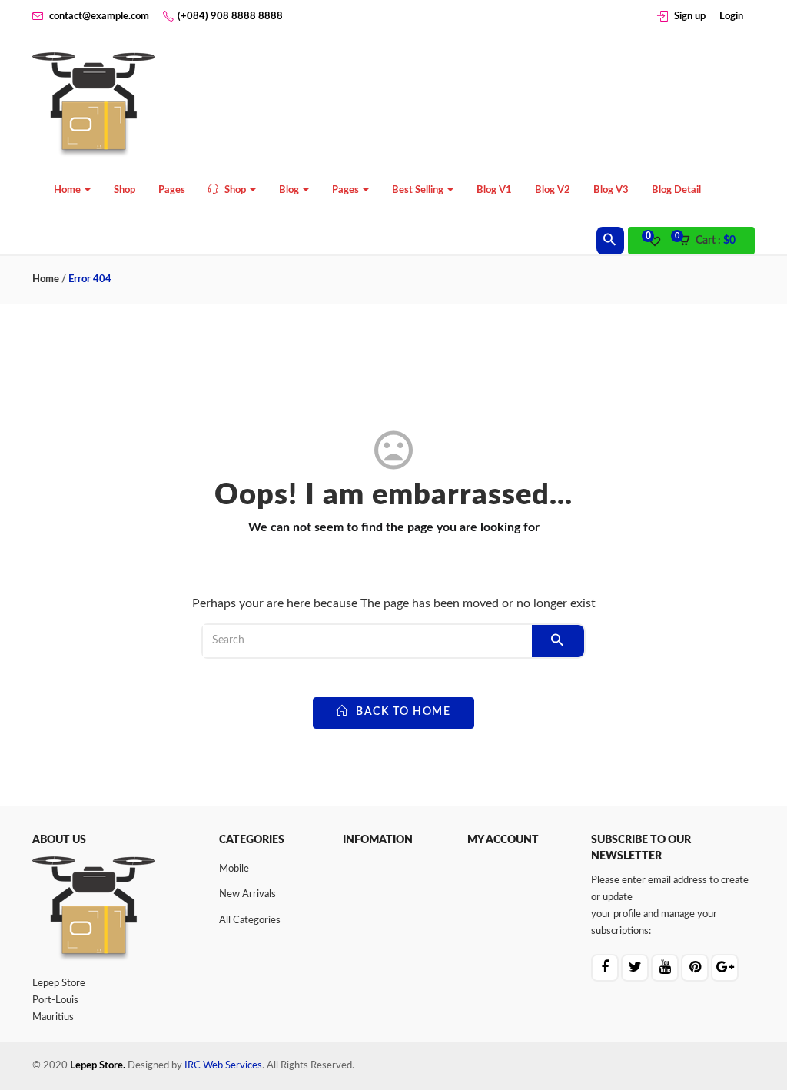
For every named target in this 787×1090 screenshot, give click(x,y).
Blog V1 (494, 190)
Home (68, 190)
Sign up (690, 17)
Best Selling (419, 190)
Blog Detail (676, 190)
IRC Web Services (223, 1066)
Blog (290, 190)
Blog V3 (611, 190)
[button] (712, 241)
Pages (171, 190)
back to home (402, 711)
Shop (124, 190)
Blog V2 (552, 190)
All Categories (250, 921)
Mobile (234, 869)
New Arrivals (247, 894)
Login (731, 17)
